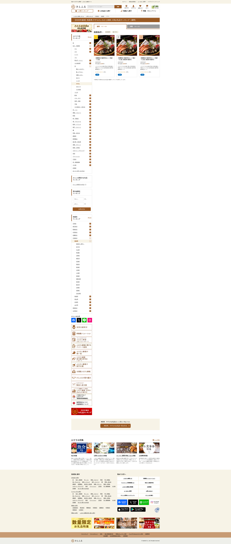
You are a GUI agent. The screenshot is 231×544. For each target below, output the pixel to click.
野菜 (74, 115)
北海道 (74, 223)
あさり (78, 78)
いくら (76, 54)
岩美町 (78, 282)
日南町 (78, 287)
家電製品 (75, 139)
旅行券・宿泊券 (77, 142)
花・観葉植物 (76, 162)
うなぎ (76, 92)
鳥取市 (78, 258)
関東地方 (75, 229)
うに (76, 57)
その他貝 (78, 89)
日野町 (78, 255)
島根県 (76, 296)
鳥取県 (76, 241)
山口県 (76, 305)
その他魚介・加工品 (80, 107)
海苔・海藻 (77, 101)
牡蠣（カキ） (79, 75)
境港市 (78, 264)
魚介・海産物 (76, 46)
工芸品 (74, 159)
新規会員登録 (132, 1)
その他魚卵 (77, 63)
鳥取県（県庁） (80, 244)
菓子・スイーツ (77, 127)
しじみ (78, 80)
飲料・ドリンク (77, 124)
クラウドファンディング (154, 1)
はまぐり (78, 86)
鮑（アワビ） (79, 72)
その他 (74, 165)
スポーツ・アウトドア (78, 150)
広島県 (76, 302)
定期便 (74, 168)
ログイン (124, 1)
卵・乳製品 (76, 118)
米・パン (75, 110)
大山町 (78, 250)
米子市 (78, 247)
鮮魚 (76, 95)
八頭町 (78, 273)
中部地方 (75, 232)
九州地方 (75, 311)
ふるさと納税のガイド (126, 6)
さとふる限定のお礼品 (78, 184)
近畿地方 (75, 235)
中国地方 (75, 238)
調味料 (74, 136)
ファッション (76, 156)
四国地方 (75, 308)
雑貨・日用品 (76, 147)
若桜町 (78, 276)
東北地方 (75, 226)
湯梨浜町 (78, 279)
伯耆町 (78, 290)
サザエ (78, 83)
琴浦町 (78, 252)
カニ (76, 48)
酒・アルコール (77, 121)
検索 (118, 6)
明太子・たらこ (79, 60)
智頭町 (78, 267)
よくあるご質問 (141, 1)
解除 (90, 37)
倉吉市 (78, 284)
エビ (76, 51)
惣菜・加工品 (76, 133)
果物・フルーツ (77, 112)
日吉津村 (78, 293)
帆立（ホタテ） (80, 69)
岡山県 (76, 299)
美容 (74, 153)
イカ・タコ (77, 98)
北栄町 (78, 261)
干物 (76, 104)
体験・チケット (77, 144)
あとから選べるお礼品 (78, 171)
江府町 (78, 270)
